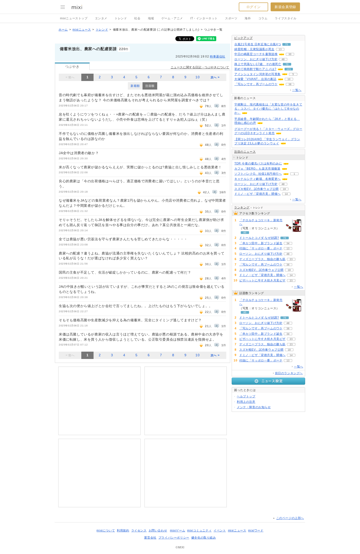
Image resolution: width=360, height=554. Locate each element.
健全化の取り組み (203, 537)
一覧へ (296, 90)
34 (288, 243)
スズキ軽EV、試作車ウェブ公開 (256, 189)
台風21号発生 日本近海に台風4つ (257, 44)
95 (244, 232)
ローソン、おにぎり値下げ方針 (255, 59)
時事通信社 (217, 56)
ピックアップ (243, 38)
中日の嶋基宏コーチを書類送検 (255, 54)
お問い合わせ (158, 530)
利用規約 (123, 530)
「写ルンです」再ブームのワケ (255, 84)
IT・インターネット (204, 18)
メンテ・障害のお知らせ (254, 407)
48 (283, 59)
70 (287, 64)
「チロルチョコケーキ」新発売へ (260, 222)
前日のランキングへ (289, 373)
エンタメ (101, 18)
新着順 (135, 86)
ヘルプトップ (246, 396)
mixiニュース (81, 29)
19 (284, 189)
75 (286, 44)
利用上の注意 (246, 402)
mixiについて (105, 530)
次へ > (215, 77)
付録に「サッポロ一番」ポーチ (260, 248)
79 (284, 238)
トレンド (121, 18)
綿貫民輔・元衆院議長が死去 (254, 49)
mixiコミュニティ (199, 530)
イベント (220, 530)
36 (289, 84)
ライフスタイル (285, 18)
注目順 (150, 86)
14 (286, 194)
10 (197, 77)
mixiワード (255, 530)
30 (289, 54)
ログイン (253, 7)
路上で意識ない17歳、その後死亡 (257, 64)
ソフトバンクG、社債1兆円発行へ (258, 173)
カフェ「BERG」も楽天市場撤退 (257, 168)
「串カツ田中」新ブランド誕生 (260, 243)
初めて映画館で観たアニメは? (255, 69)
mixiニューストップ (74, 18)
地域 (151, 18)
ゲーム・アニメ (172, 18)
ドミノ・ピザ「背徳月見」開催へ (257, 194)
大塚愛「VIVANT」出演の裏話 (255, 79)
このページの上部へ (290, 518)
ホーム (63, 29)
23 (291, 259)
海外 (248, 18)
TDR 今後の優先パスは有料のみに (258, 163)
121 (289, 69)
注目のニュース (245, 151)
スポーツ (231, 18)
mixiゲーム (177, 530)
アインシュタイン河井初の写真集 (257, 74)
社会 (137, 18)
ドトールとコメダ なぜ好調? (259, 238)
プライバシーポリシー (173, 537)
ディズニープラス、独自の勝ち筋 (262, 259)
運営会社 (150, 537)
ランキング (242, 207)
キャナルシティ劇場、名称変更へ (257, 179)
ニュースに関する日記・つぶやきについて (200, 67)
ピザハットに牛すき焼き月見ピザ (262, 280)
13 (280, 49)
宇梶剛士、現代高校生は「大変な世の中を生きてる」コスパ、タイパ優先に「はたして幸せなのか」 (268, 109)
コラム (263, 18)
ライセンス (139, 530)
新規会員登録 (285, 7)
